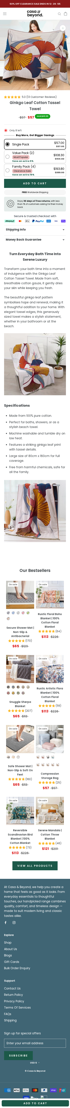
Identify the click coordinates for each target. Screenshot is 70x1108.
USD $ (33, 1062)
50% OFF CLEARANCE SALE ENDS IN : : (35, 3)
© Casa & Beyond (35, 1071)
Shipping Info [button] (16, 229)
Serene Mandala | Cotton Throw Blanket (50, 835)
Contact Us (12, 988)
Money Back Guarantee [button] (23, 240)
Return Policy (13, 995)
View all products (35, 866)
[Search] (59, 13)
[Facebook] (5, 922)
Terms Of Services (17, 1008)
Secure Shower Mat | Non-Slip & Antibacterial (20, 632)
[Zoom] (63, 28)
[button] (35, 144)
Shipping (10, 1020)
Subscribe (18, 1055)
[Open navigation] (4, 13)
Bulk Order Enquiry (17, 968)
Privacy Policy (14, 1001)
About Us (10, 949)
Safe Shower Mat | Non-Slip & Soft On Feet (20, 770)
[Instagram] (14, 922)
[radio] (8, 613)
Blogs (8, 955)
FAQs (7, 1014)
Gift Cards (11, 962)
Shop (7, 943)
